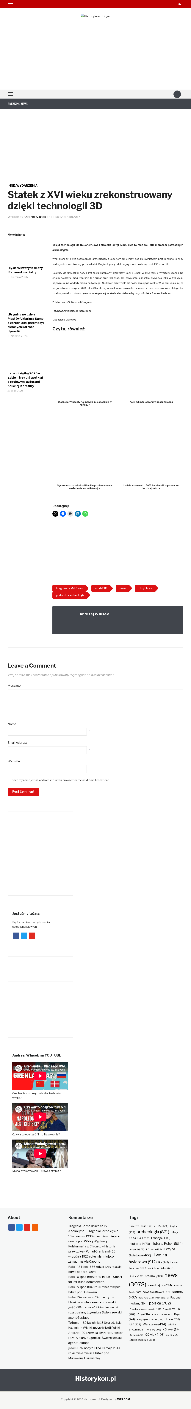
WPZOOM (123, 1399)
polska (160, 1303)
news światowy (156, 1292)
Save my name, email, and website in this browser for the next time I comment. (60, 780)
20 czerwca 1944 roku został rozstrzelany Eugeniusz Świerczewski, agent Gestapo (95, 1312)
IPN (163, 1262)
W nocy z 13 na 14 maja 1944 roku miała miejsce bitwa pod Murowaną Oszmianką (94, 1353)
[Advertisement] (95, 61)
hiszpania (136, 1249)
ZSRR (172, 1334)
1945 (146, 1226)
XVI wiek (136, 1335)
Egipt (143, 1238)
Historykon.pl (95, 1378)
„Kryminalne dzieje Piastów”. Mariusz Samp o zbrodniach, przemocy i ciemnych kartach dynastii (26, 323)
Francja (160, 1238)
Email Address (17, 742)
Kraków (154, 1276)
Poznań (169, 1309)
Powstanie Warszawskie (145, 1309)
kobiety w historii (161, 1268)
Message (14, 685)
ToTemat (74, 1322)
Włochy (154, 1329)
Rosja (144, 1314)
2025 (161, 1226)
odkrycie (146, 1297)
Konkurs (136, 1276)
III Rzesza (154, 1249)
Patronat (162, 1298)
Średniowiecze (142, 1339)
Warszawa (154, 1324)
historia (139, 1244)
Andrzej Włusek (35, 217)
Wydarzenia (26, 185)
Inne (11, 185)
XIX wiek (172, 1329)
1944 (134, 1226)
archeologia (153, 1231)
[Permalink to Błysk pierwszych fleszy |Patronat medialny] (26, 252)
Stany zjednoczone (150, 1319)
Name (12, 724)
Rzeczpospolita (162, 1314)
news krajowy (160, 1285)
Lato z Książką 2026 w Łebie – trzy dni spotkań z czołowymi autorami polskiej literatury (25, 380)
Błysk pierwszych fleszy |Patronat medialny (25, 270)
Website (14, 761)
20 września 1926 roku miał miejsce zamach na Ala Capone (91, 1256)
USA (135, 1324)
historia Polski (167, 1243)
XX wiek (154, 1334)
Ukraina (172, 1319)
